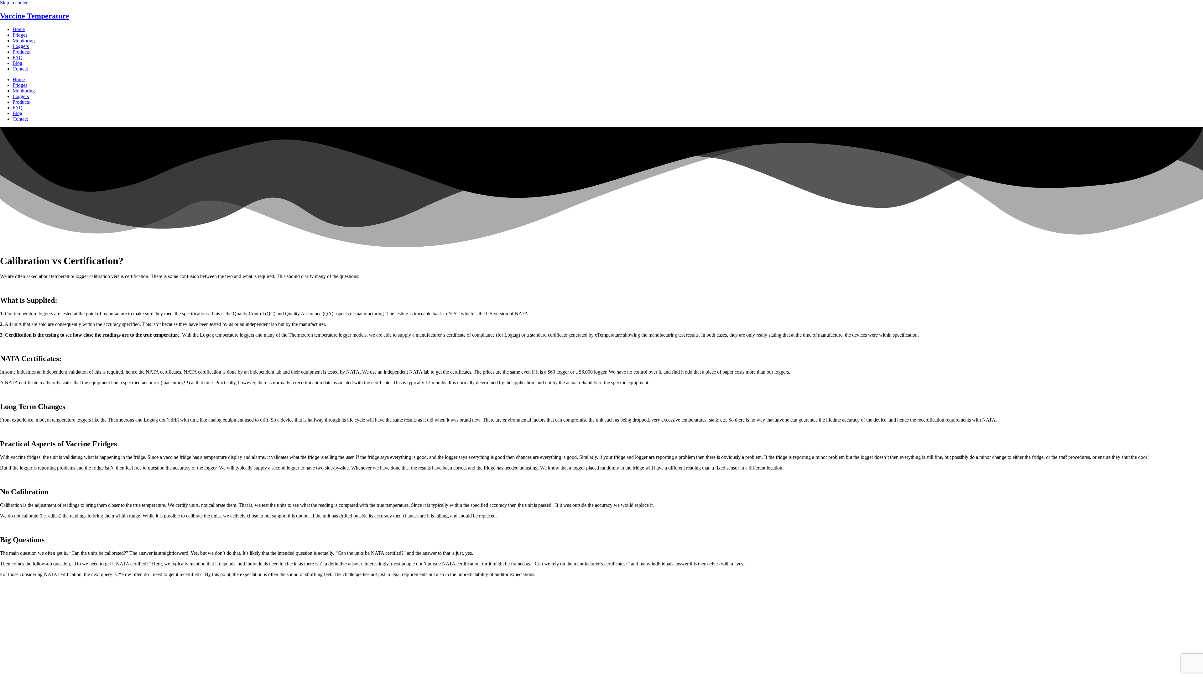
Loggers (21, 46)
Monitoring (24, 40)
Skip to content (15, 2)
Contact (20, 68)
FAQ (18, 57)
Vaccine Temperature (34, 16)
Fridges (20, 35)
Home (19, 29)
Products (21, 52)
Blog (17, 63)
